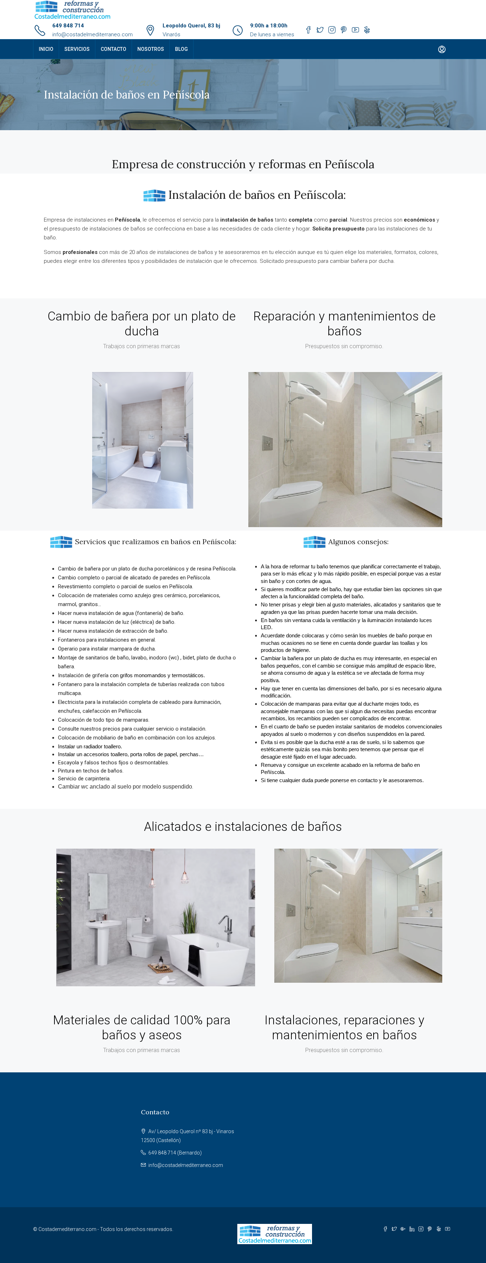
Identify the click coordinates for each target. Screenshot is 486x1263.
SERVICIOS (77, 49)
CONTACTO (113, 49)
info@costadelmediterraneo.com (92, 34)
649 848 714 (68, 25)
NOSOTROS (150, 49)
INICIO (46, 49)
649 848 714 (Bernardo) (175, 1153)
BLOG (181, 49)
